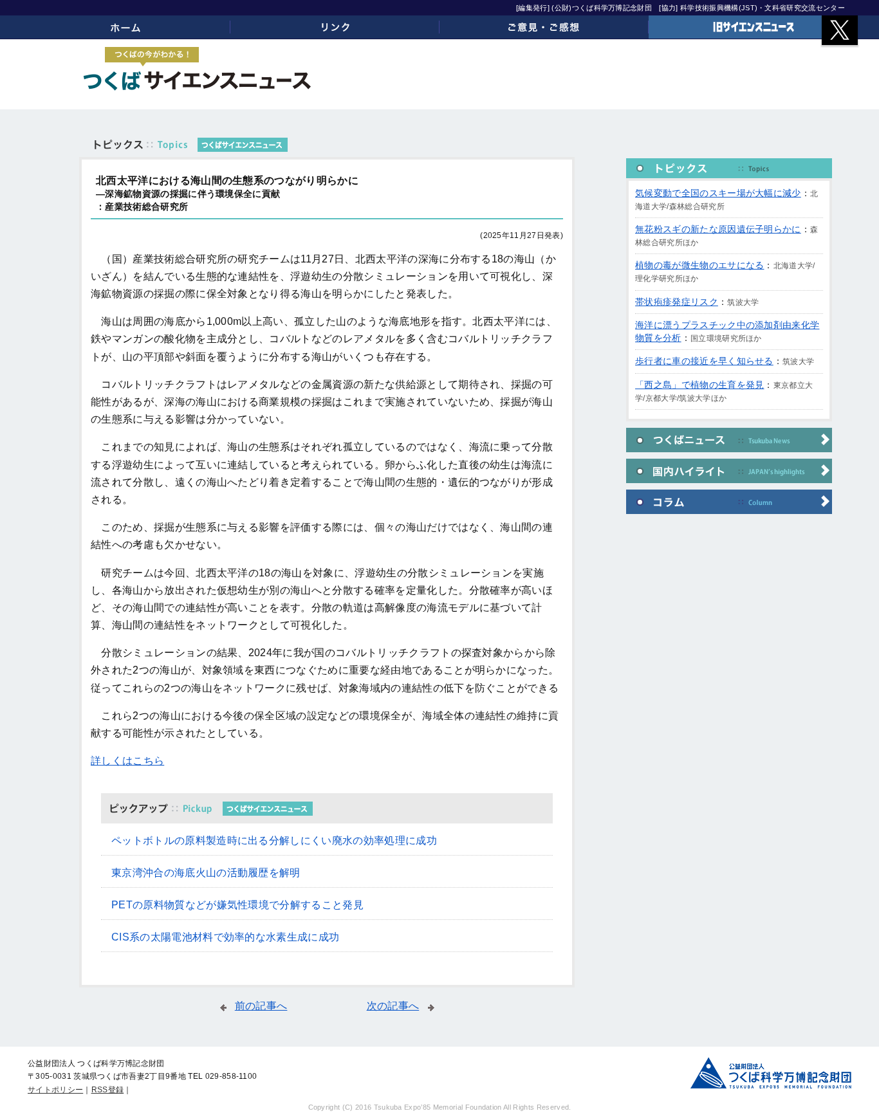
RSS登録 (107, 1089)
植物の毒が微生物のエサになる (699, 265)
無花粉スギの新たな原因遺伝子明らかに (718, 229)
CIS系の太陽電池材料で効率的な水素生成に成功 (225, 937)
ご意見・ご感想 (544, 27)
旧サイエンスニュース (753, 27)
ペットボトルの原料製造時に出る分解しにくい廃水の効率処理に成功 (274, 840)
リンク (334, 27)
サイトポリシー (55, 1089)
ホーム (125, 27)
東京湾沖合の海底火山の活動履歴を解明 (206, 872)
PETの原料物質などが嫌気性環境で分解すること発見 (237, 904)
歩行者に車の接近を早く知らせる (704, 361)
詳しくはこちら (127, 760)
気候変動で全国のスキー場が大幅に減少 (718, 193)
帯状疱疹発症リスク (676, 302)
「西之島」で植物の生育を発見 (699, 385)
